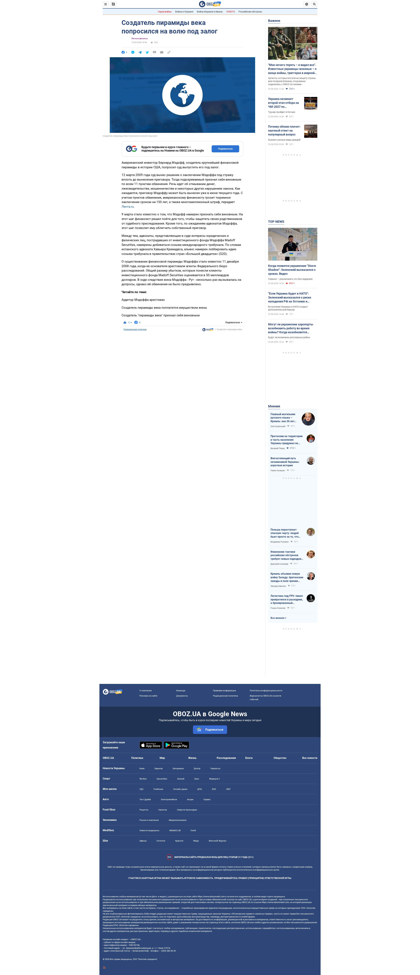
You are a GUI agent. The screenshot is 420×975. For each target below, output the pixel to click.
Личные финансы (139, 38)
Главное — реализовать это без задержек (290, 279)
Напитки (162, 810)
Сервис (207, 799)
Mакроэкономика (177, 820)
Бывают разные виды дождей (284, 139)
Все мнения (277, 617)
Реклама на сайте (148, 696)
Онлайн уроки (180, 789)
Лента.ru (128, 206)
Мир (162, 757)
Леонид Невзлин (278, 586)
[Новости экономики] (207, 330)
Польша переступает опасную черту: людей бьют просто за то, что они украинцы (285, 533)
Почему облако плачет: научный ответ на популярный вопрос (284, 130)
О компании (145, 690)
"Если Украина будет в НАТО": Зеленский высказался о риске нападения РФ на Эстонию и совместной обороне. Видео (289, 298)
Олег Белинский (278, 426)
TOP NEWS (276, 222)
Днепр (197, 768)
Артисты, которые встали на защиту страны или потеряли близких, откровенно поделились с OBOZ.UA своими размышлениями (292, 81)
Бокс (196, 779)
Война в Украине (184, 11)
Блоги (248, 757)
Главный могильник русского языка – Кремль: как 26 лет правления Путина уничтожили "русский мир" (284, 418)
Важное (274, 21)
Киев (141, 768)
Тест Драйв (145, 799)
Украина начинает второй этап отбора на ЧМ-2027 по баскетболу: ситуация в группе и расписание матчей (284, 103)
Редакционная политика (135, 329)
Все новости (309, 757)
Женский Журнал (217, 841)
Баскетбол (162, 779)
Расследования (226, 757)
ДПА (199, 789)
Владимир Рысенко (280, 542)
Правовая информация (224, 690)
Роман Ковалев (278, 608)
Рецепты (143, 810)
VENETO (230, 11)
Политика (137, 757)
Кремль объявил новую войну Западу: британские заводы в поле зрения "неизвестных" (287, 577)
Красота (179, 841)
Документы (182, 696)
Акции (190, 799)
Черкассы (215, 768)
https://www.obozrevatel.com (211, 896)
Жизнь (192, 757)
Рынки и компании (149, 820)
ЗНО (214, 789)
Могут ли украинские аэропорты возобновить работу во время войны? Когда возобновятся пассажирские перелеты (290, 328)
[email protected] (140, 951)
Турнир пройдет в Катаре (281, 112)
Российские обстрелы (250, 11)
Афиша (143, 841)
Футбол (143, 779)
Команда (180, 690)
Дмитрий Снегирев (279, 564)
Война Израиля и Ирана (210, 11)
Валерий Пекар (278, 448)
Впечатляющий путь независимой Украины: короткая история (285, 462)
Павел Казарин (278, 470)
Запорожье (178, 768)
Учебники (158, 789)
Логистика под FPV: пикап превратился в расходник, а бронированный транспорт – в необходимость (287, 599)
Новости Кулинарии (187, 810)
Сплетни (161, 841)
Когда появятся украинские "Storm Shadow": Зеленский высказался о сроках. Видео (292, 270)
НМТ (228, 789)
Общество (280, 757)
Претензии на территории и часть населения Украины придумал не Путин (287, 440)
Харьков (158, 768)
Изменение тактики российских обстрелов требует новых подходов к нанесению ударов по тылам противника (287, 555)
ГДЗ (141, 789)
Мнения (274, 406)
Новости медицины (149, 830)
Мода (196, 841)
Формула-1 (214, 779)
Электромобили (169, 799)
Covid (193, 830)
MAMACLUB (175, 830)
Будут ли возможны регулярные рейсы (289, 337)
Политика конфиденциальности (266, 690)
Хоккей (180, 779)
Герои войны (165, 11)
